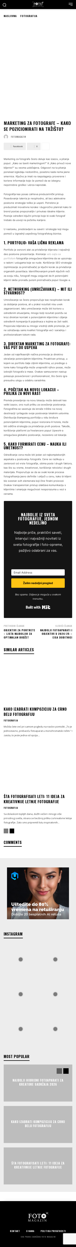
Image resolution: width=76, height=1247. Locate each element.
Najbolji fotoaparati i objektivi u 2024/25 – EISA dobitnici (56, 633)
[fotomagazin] (7, 137)
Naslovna (10, 16)
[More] (45, 146)
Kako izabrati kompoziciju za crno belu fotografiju (35, 711)
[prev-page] (6, 831)
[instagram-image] (21, 959)
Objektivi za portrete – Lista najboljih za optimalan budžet (19, 633)
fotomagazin (18, 137)
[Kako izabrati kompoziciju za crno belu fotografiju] (38, 682)
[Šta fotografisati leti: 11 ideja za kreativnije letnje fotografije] (38, 769)
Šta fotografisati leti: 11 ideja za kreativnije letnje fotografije (34, 799)
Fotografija (28, 16)
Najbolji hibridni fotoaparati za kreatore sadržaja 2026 (38, 1082)
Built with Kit (38, 607)
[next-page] (12, 831)
